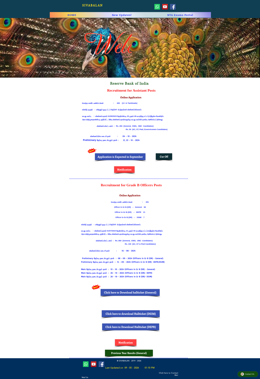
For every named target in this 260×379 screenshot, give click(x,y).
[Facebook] (173, 7)
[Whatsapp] (157, 7)
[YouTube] (165, 7)
